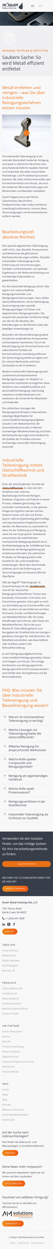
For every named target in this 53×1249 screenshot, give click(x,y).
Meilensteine (9, 955)
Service (6, 1036)
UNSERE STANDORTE (15, 888)
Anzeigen (10, 1153)
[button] (26, 718)
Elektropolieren (10, 998)
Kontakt (9, 931)
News (5, 1094)
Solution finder (26, 864)
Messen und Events (13, 1109)
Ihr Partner (10, 1025)
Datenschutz (37, 1242)
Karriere (7, 970)
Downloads (8, 1119)
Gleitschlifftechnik (13, 488)
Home (12, 1242)
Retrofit (6, 1041)
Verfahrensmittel (11, 1003)
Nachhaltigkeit (10, 965)
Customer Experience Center (18, 1061)
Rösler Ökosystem (12, 1031)
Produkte (9, 982)
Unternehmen (10, 950)
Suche (5, 1089)
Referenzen (8, 1066)
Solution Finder (10, 1013)
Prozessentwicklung (13, 1046)
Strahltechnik (37, 586)
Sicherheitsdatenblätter (15, 1114)
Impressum (23, 1242)
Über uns (8, 945)
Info (5, 1084)
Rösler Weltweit (10, 960)
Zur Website (12, 1223)
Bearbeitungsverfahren (15, 1008)
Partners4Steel (10, 1071)
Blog (4, 1099)
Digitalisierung (10, 1056)
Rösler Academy (11, 1051)
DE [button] (32, 6)
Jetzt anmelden (13, 1183)
